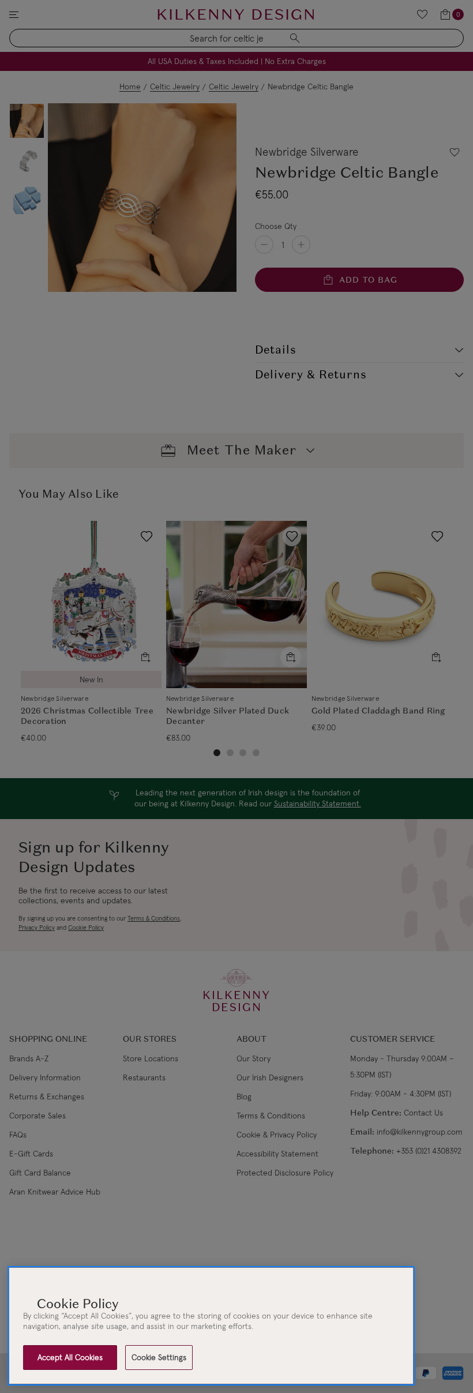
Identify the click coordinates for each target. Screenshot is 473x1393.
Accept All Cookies (70, 1357)
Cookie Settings (159, 1357)
